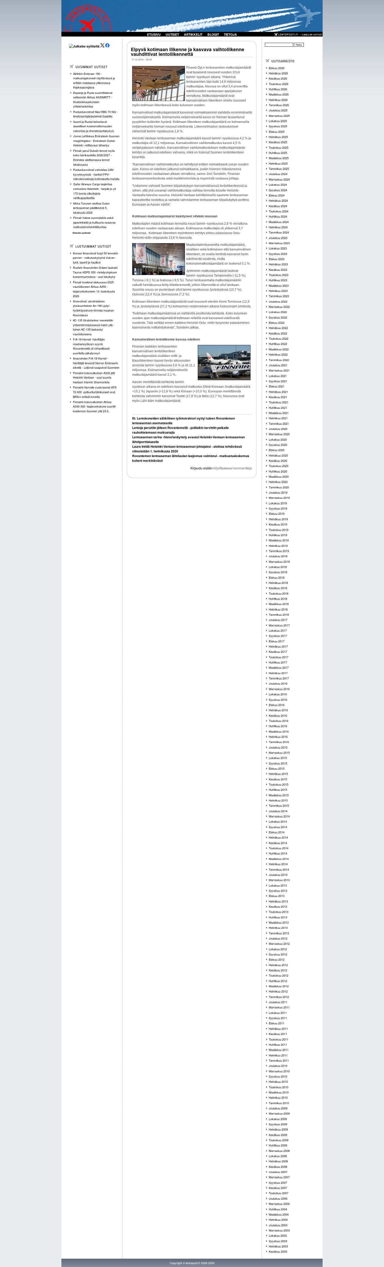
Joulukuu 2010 (278, 1065)
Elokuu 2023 (276, 259)
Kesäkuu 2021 (278, 397)
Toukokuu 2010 (278, 1087)
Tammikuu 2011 (279, 1060)
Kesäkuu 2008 (278, 1166)
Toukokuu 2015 (278, 784)
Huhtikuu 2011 (278, 1044)
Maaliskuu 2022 (279, 349)
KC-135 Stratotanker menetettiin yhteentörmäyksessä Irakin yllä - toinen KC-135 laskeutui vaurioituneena (93, 327)
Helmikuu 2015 (278, 800)
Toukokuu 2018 (278, 593)
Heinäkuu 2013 (278, 901)
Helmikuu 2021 (278, 418)
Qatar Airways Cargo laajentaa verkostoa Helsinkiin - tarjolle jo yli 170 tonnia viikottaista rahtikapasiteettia (94, 191)
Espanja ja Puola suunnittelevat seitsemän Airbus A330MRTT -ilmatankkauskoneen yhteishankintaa (92, 100)
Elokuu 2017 (276, 641)
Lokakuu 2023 (278, 248)
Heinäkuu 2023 (278, 264)
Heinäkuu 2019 (278, 519)
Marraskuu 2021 (279, 370)
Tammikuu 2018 (279, 614)
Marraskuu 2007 (279, 1177)
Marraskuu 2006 (279, 1204)
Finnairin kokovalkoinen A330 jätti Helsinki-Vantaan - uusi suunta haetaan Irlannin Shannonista (94, 377)
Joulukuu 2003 (278, 1225)
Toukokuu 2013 (278, 912)
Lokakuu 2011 (278, 1013)
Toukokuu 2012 (278, 975)
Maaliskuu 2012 (279, 986)
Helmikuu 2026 (278, 100)
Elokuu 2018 (276, 577)
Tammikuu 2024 (279, 232)
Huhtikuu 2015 (278, 789)
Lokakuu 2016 (278, 694)
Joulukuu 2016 (278, 683)
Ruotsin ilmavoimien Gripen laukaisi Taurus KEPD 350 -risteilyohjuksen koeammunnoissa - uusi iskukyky (95, 272)
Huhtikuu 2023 (278, 280)
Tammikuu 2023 (279, 296)
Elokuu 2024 (276, 195)
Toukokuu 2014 (278, 848)
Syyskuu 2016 (278, 699)
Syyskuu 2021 (278, 381)
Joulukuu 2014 (278, 811)
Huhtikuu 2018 (278, 598)
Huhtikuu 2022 (278, 344)
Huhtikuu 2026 (278, 89)
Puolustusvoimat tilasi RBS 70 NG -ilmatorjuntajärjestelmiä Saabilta (95, 114)
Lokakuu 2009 (278, 1119)
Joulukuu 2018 (278, 556)
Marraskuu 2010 (279, 1071)
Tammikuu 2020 (279, 487)
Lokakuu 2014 (278, 821)
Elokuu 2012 (276, 959)
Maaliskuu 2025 (279, 158)
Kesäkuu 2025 (278, 142)
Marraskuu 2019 (279, 497)
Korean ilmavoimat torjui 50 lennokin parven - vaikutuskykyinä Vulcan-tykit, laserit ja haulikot (95, 257)
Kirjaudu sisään (201, 468)
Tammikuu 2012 (279, 997)
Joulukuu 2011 (278, 1002)
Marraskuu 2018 (279, 561)
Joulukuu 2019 (278, 492)
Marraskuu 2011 (279, 1007)
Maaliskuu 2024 (279, 222)
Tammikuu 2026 (279, 105)
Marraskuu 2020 (279, 434)
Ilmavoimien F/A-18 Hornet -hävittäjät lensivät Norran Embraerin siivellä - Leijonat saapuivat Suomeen (96, 362)
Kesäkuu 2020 (278, 460)
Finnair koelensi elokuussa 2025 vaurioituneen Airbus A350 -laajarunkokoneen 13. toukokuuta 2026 (94, 289)
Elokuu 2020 (276, 450)
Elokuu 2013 (276, 896)
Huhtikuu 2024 (278, 216)
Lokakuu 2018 (278, 567)
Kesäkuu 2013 (278, 906)
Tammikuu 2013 (279, 933)
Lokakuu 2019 (278, 503)
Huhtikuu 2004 (278, 1209)
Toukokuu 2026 (278, 84)
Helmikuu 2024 (278, 227)
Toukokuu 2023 (278, 275)
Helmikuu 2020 (278, 482)
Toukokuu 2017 (278, 657)
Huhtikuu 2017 (278, 662)
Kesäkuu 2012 (278, 970)
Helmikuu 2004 (278, 1219)
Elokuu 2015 (276, 768)
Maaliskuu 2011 (279, 1050)
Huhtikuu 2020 (278, 471)
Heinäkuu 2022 (278, 328)
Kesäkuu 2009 (278, 1135)
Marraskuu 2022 (279, 306)
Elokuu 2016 (276, 705)
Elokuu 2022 (276, 322)
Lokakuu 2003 (278, 1235)
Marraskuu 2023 (279, 243)
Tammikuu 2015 (279, 805)
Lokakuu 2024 (278, 184)
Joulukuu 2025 (278, 110)
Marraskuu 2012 (279, 943)
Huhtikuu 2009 (278, 1145)
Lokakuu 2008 (278, 1156)
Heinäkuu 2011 (278, 1028)
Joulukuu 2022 (278, 301)
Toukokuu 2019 (278, 530)
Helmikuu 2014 (278, 864)
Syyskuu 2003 (278, 1241)
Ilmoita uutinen (82, 233)
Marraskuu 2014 (279, 816)
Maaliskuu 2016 (279, 731)
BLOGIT (213, 34)
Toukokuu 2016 (278, 721)
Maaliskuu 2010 (279, 1092)
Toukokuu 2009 (278, 1140)
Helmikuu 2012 (278, 991)
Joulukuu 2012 (278, 938)
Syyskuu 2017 (278, 636)
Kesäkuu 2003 (278, 1251)
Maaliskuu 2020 (279, 476)
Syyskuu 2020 (278, 445)
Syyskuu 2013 (278, 890)
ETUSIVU (154, 34)
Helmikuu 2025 (278, 163)
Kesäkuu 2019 (278, 524)
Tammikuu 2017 (279, 678)
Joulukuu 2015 (278, 747)
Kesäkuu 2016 (278, 715)
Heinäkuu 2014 (278, 837)
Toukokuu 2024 (278, 211)
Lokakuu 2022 (278, 312)
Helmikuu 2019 (278, 545)
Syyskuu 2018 (278, 572)
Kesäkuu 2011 (278, 1034)
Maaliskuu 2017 (279, 667)
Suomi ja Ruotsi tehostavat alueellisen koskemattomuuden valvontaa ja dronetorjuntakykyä (93, 126)
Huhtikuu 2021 (278, 407)
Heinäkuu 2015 (278, 774)
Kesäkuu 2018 (278, 588)
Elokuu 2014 (276, 832)
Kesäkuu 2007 (278, 1188)
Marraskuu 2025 (279, 115)
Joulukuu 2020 (278, 429)
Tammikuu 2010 (279, 1103)
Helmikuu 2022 (278, 354)
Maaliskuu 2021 (279, 413)
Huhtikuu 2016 (278, 726)
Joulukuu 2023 (278, 238)
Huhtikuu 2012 (278, 981)
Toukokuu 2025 (278, 147)
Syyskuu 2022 (278, 317)
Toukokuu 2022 (278, 338)
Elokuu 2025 (276, 131)
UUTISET (172, 34)
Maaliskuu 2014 (279, 859)
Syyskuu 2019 (278, 508)
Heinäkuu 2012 (278, 965)
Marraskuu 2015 (279, 752)
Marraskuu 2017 (279, 625)
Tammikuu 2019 (279, 551)
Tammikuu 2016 (279, 742)
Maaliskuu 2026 (279, 94)
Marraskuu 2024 (279, 179)
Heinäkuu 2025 (278, 137)
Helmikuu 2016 (278, 736)
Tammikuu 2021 (279, 423)
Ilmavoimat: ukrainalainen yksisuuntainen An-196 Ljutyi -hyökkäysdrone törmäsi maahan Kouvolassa (93, 308)
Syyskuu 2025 (278, 126)
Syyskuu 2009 (278, 1124)
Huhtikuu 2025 (278, 153)
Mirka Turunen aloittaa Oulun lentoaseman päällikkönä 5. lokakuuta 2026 (91, 207)
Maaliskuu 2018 (279, 604)
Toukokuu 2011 (278, 1039)
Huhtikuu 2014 (278, 853)
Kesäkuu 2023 (278, 269)
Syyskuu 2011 (278, 1018)
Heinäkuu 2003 (278, 1246)
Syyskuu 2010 (278, 1076)
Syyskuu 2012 (278, 954)
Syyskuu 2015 (278, 763)
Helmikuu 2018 (278, 609)
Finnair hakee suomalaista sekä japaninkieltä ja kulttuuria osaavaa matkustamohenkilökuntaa (94, 222)
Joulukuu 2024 (278, 174)
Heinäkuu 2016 (278, 710)
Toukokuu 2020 (278, 466)
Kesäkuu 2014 (278, 843)
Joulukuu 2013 (278, 874)
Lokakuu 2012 (278, 949)
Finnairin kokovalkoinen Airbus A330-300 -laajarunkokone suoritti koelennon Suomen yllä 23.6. (94, 406)
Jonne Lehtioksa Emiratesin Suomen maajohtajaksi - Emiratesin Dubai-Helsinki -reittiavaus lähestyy (96, 140)
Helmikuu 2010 (278, 1097)
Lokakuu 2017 (278, 630)
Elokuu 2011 (276, 1023)
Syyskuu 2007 (278, 1182)
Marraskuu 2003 (279, 1230)
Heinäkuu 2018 (278, 583)
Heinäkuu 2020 (278, 455)
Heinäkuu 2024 (278, 200)
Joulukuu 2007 (278, 1172)
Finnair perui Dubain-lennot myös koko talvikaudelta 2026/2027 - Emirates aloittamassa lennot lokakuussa (94, 157)
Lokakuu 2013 (278, 885)
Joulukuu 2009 (278, 1108)
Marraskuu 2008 (279, 1151)
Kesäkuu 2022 (278, 333)
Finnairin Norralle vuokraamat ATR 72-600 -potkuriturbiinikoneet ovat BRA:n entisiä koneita (95, 391)
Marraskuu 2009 (279, 1113)
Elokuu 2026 (276, 68)
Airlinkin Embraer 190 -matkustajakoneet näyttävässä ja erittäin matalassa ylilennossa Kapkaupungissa (94, 80)
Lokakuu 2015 (278, 758)
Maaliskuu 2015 (279, 795)
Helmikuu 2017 (278, 673)
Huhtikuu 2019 (278, 535)
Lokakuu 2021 (278, 376)
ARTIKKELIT (193, 34)
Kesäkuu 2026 (278, 78)
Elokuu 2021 (276, 386)
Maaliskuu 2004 (279, 1214)
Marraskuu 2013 (279, 880)
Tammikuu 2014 (279, 869)
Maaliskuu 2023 (279, 285)
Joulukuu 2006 (278, 1198)
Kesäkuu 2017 (278, 651)
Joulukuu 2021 (278, 365)
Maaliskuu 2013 (279, 922)
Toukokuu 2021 (278, 402)
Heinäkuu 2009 (278, 1129)
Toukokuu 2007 (278, 1193)
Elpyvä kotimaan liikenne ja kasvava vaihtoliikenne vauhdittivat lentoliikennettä (187, 51)
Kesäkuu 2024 (278, 206)
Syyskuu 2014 (278, 827)
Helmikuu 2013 (278, 927)
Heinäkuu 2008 (278, 1161)
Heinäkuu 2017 (278, 646)
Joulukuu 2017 (278, 620)
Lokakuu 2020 (278, 439)
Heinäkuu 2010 (278, 1081)
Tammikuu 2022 (279, 360)
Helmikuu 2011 (278, 1055)
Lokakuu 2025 (278, 121)
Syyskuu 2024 (278, 190)
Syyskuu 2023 (278, 254)
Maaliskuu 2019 (279, 540)
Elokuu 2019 (276, 513)
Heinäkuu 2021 (278, 392)
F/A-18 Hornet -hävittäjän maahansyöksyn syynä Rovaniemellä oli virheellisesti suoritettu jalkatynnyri (91, 346)
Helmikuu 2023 (278, 291)
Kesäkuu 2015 (278, 779)
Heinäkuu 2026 (278, 73)
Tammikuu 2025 (279, 168)
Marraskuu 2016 (279, 689)
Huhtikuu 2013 (278, 917)
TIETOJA (230, 34)
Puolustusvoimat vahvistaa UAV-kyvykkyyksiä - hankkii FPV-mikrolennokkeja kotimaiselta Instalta (96, 174)
